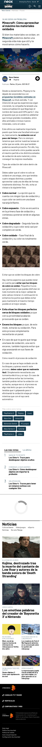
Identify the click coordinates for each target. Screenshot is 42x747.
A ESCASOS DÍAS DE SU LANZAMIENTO (30, 637)
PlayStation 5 (9, 413)
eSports (31, 527)
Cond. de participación (9, 735)
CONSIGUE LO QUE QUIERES (19, 467)
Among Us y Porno (25, 2)
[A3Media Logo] (9, 690)
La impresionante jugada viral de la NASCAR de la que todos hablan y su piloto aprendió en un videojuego (30, 674)
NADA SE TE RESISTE (17, 455)
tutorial (21, 429)
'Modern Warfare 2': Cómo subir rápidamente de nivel (11, 674)
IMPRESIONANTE (27, 668)
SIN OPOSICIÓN (14, 481)
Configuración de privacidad (11, 737)
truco (29, 413)
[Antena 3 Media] (7, 716)
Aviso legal (5, 728)
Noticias (9, 524)
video (20, 434)
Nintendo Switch (10, 423)
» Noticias (14, 10)
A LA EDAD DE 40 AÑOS (10, 560)
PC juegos (25, 423)
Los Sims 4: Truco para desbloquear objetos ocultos (21, 458)
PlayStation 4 (9, 434)
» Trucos (22, 10)
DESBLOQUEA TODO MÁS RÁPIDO (10, 669)
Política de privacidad (9, 730)
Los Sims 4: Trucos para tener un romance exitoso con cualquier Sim (22, 485)
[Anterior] (17, 2)
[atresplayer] (29, 6)
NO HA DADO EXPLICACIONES (8, 637)
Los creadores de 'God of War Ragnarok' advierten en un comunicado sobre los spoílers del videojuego (30, 645)
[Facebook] (10, 79)
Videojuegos (21, 527)
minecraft (19, 418)
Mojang (21, 413)
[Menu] (39, 6)
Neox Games (6, 10)
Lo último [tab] (27, 450)
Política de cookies (8, 732)
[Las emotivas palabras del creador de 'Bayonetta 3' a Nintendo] (21, 594)
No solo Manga (16, 530)
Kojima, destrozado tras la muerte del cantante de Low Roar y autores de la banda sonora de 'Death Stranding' (20, 569)
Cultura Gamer (8, 527)
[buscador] (34, 6)
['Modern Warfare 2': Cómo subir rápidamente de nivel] (11, 661)
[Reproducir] (21, 60)
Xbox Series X (9, 429)
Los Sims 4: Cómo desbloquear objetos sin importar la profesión (23, 471)
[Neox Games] (10, 6)
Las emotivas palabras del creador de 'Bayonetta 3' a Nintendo (20, 613)
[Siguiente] (38, 2)
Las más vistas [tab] (11, 450)
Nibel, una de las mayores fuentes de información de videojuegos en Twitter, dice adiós (10, 645)
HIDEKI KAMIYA (7, 607)
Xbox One (7, 418)
